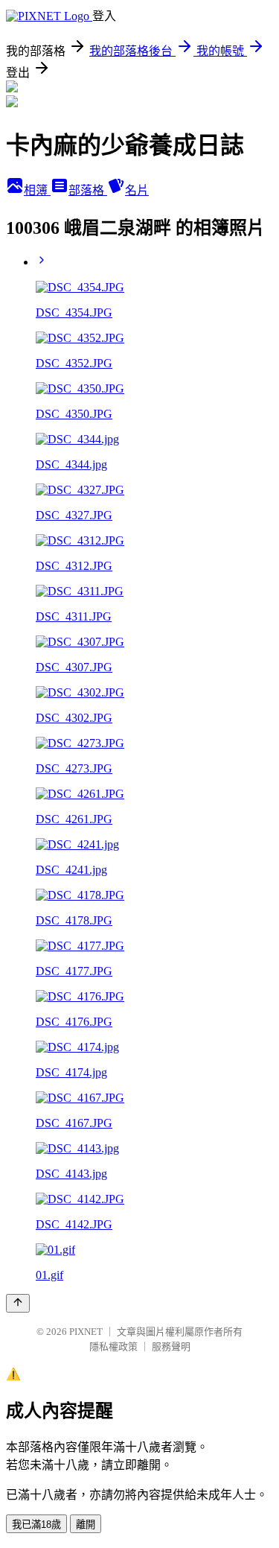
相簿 (37, 190)
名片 (137, 190)
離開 (85, 1524)
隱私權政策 (113, 1346)
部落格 (87, 190)
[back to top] (18, 1303)
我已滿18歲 (36, 1524)
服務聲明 (171, 1346)
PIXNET (86, 1331)
